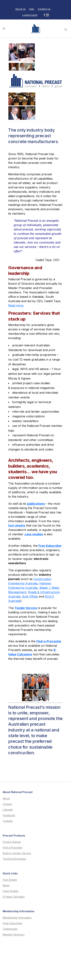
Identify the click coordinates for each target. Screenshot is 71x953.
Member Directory (14, 934)
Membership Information (17, 917)
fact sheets (16, 525)
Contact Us (44, 8)
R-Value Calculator (14, 896)
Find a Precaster (12, 847)
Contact (7, 804)
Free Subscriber (12, 923)
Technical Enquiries (14, 859)
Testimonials (10, 929)
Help (31, 8)
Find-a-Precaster (48, 641)
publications (36, 503)
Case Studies (11, 891)
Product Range (12, 842)
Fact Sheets (10, 880)
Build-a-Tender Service (17, 853)
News (6, 885)
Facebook (9, 815)
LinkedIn (8, 809)
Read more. (16, 305)
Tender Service (26, 608)
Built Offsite (30, 596)
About (6, 798)
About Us (20, 8)
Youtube (8, 821)
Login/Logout (29, 14)
